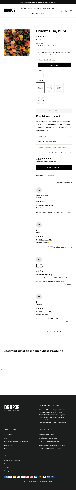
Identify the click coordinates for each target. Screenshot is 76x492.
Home (23, 9)
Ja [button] (54, 212)
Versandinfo (8, 449)
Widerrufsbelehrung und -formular (16, 441)
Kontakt (6, 467)
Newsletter (7, 464)
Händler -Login (38, 13)
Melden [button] (58, 212)
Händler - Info (49, 9)
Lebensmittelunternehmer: (52, 147)
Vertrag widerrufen (10, 471)
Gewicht (40, 80)
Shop (30, 9)
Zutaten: (42, 136)
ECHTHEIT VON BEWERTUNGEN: (52, 152)
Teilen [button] (62, 212)
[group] (54, 159)
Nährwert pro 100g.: (48, 142)
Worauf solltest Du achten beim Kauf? (52, 445)
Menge (39, 71)
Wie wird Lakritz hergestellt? (49, 441)
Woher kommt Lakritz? (47, 434)
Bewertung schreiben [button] (54, 168)
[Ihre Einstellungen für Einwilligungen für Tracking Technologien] (1, 369)
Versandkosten (53, 46)
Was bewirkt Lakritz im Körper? (50, 449)
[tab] (64, 182)
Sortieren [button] (39, 175)
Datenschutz (8, 445)
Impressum (8, 434)
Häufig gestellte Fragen (12, 460)
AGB (5, 438)
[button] (54, 36)
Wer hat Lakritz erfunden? (48, 438)
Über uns (37, 9)
